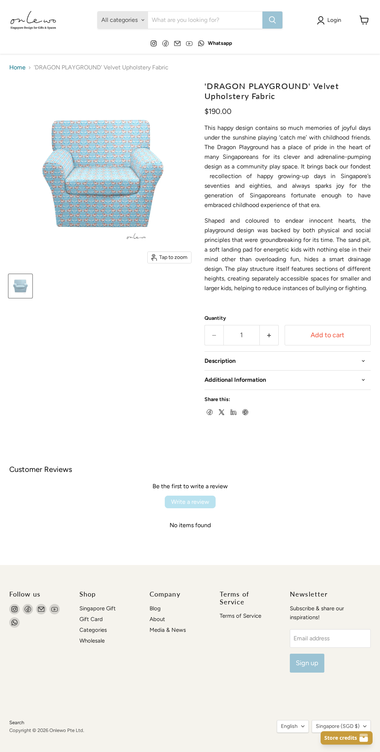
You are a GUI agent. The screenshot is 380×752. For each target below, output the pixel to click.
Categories (93, 630)
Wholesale (92, 640)
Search (16, 722)
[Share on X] (220, 411)
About (157, 619)
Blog (155, 608)
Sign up (307, 663)
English (289, 726)
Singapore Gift (97, 608)
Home (17, 67)
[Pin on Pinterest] (244, 411)
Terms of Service (240, 616)
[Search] (272, 20)
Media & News (168, 630)
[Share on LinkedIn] (232, 411)
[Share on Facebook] (208, 411)
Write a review (190, 501)
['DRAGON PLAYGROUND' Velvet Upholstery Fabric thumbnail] (20, 286)
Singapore (338, 726)
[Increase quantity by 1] (269, 335)
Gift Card (91, 619)
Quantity (215, 318)
